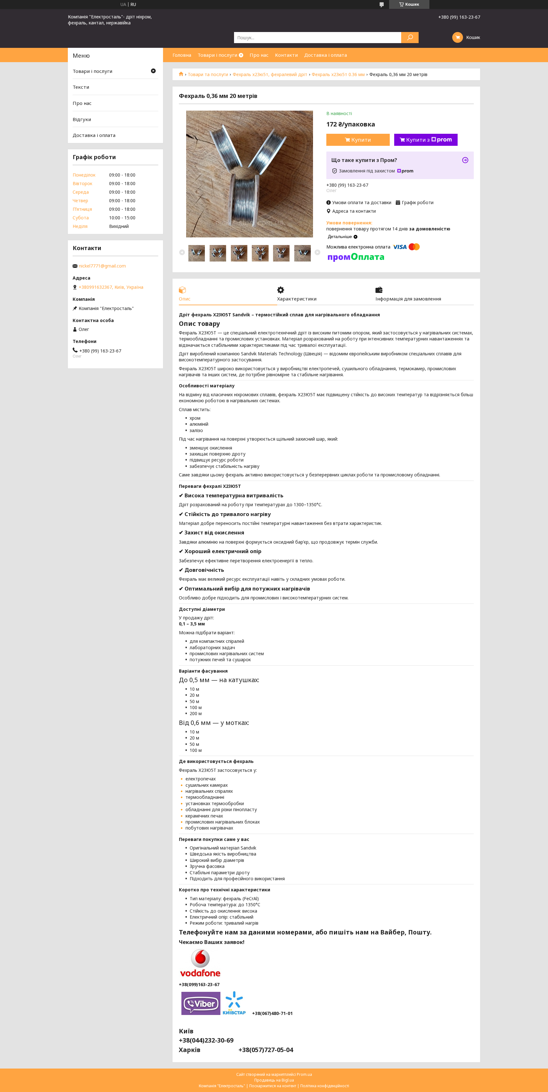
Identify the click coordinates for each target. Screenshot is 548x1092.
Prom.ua (304, 1074)
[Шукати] (410, 37)
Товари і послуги (217, 55)
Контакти (286, 55)
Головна (182, 55)
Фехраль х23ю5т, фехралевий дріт (270, 74)
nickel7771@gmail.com (102, 266)
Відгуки (82, 119)
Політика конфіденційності (324, 1086)
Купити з (418, 139)
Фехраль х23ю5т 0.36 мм (338, 74)
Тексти (81, 87)
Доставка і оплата (325, 55)
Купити (361, 139)
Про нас (259, 55)
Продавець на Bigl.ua (274, 1080)
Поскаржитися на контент (272, 1086)
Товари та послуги (208, 74)
